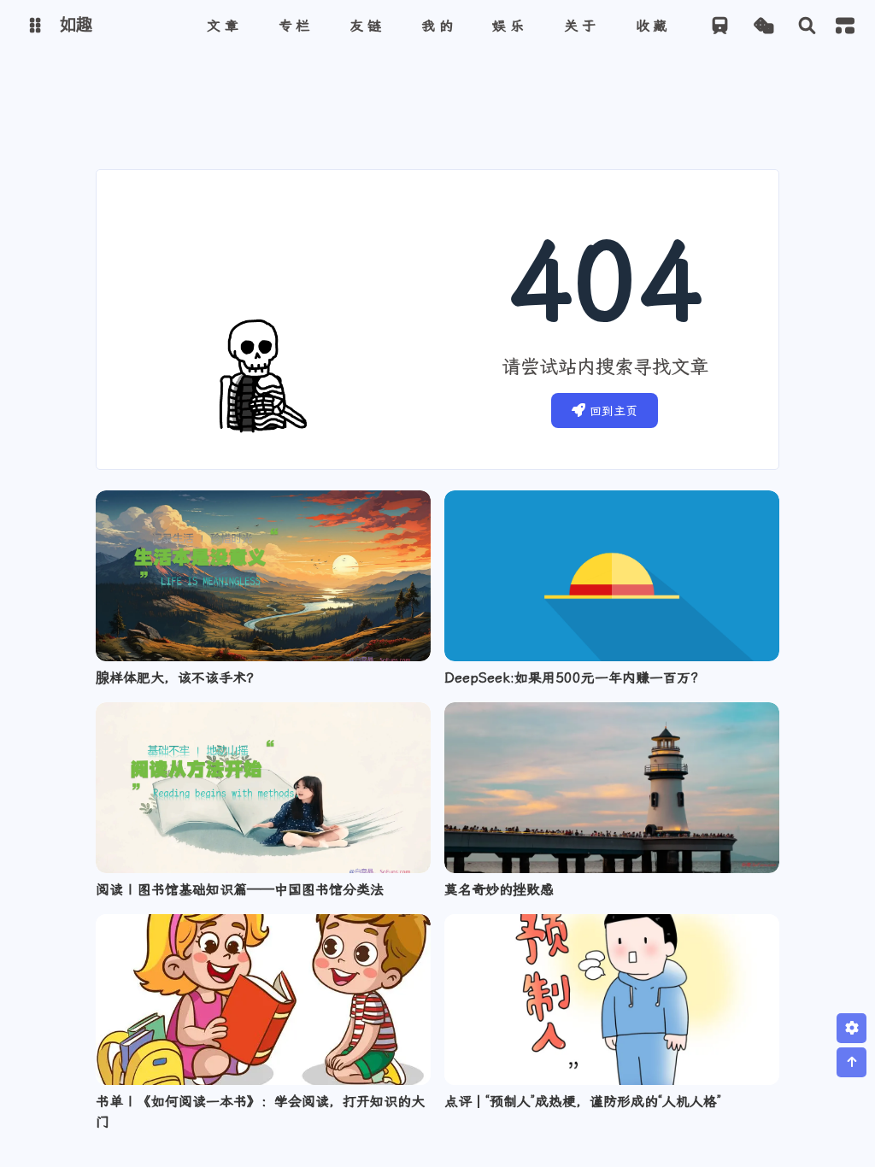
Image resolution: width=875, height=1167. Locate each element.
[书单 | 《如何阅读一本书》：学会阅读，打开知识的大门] (263, 999)
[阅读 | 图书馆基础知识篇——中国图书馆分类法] (263, 787)
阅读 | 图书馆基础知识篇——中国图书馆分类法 (240, 890)
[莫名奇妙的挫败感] (611, 787)
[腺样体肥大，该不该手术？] (263, 575)
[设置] (851, 1028)
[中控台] (845, 25)
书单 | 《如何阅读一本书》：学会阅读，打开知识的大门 (260, 1112)
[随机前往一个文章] (763, 26)
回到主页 (613, 411)
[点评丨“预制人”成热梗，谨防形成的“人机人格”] (611, 999)
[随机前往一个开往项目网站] (720, 26)
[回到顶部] (851, 1062)
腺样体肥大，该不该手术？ (178, 678)
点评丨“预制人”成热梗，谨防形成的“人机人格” (582, 1102)
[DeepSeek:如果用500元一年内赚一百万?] (611, 575)
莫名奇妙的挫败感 (499, 890)
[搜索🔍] (807, 26)
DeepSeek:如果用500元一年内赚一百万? (571, 678)
